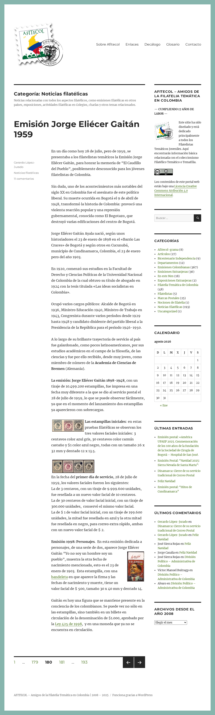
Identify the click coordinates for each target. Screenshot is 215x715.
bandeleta (59, 577)
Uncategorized (167, 311)
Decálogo (152, 44)
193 (86, 662)
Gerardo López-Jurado (173, 522)
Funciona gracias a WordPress (132, 695)
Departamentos (168, 263)
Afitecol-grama (168, 249)
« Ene (164, 405)
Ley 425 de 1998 (68, 624)
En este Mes (166, 276)
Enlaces (132, 44)
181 (63, 662)
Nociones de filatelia (171, 302)
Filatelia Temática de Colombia (178, 285)
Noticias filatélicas (26, 172)
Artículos (164, 254)
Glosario (173, 44)
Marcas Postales (168, 298)
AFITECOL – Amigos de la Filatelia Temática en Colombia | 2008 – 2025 (61, 695)
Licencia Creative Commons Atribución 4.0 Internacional (175, 191)
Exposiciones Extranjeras (175, 280)
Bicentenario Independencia (176, 258)
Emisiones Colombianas (174, 267)
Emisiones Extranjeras (173, 272)
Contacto (193, 44)
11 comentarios (24, 178)
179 (36, 662)
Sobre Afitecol (108, 44)
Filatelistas (165, 294)
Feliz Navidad (166, 481)
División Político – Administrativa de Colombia (177, 561)
